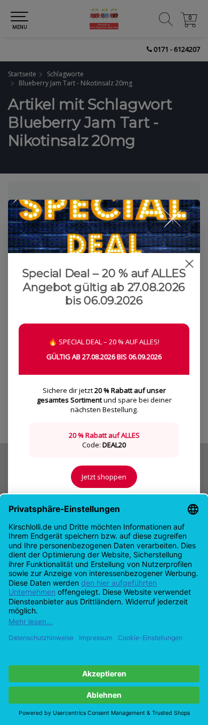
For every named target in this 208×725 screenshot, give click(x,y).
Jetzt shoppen (104, 477)
